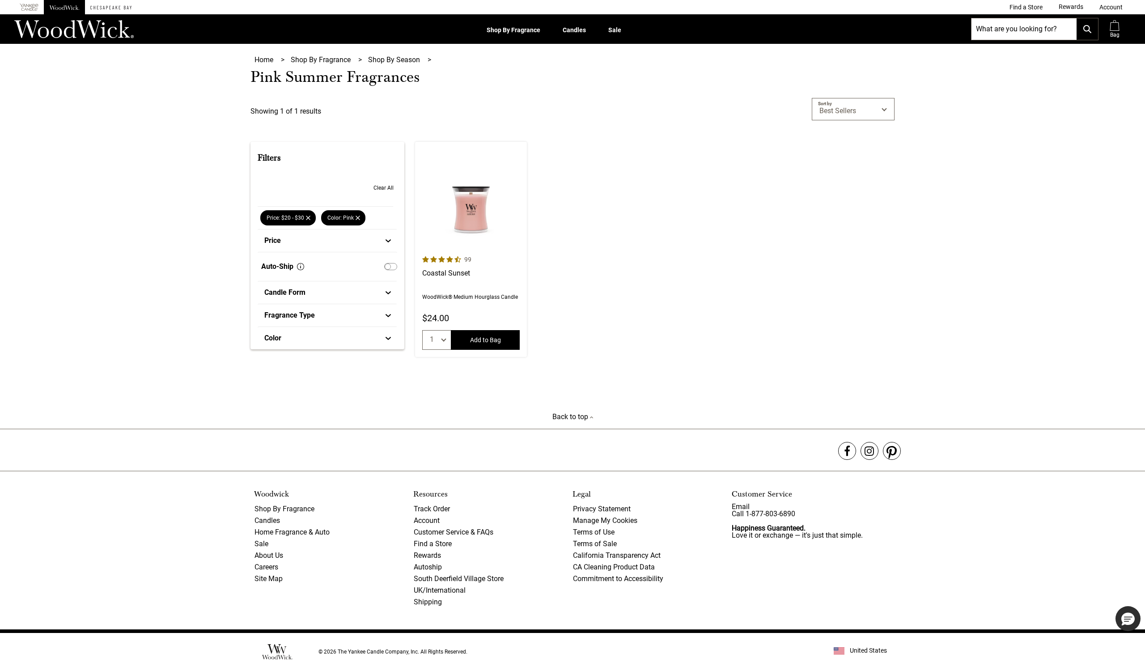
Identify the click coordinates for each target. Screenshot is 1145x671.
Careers (266, 567)
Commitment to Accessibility (618, 578)
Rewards (427, 555)
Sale (614, 30)
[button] (1111, 7)
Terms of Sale (595, 543)
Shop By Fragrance (513, 30)
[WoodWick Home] (64, 7)
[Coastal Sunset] (471, 249)
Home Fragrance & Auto (292, 532)
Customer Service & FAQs (453, 532)
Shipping (428, 602)
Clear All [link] (383, 188)
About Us (268, 555)
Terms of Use (594, 532)
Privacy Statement (602, 509)
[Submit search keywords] (1087, 29)
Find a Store (433, 543)
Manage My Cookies (605, 520)
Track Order (432, 509)
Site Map (268, 578)
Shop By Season (395, 59)
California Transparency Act (617, 555)
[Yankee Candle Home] (29, 7)
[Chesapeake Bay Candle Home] (111, 7)
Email (741, 506)
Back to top (571, 416)
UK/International (440, 590)
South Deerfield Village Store (459, 578)
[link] (1026, 7)
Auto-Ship (277, 266)
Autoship (428, 567)
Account (427, 520)
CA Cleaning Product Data (614, 567)
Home (264, 59)
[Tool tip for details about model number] (300, 266)
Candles (574, 30)
